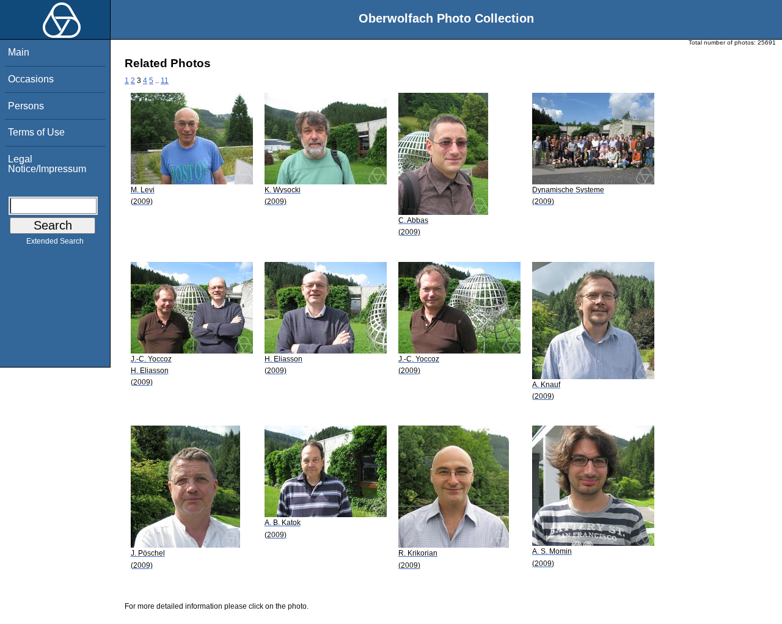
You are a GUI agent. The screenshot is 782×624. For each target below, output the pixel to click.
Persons (26, 106)
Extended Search (55, 241)
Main (18, 52)
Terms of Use (36, 132)
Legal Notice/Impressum (47, 164)
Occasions (31, 79)
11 (165, 80)
